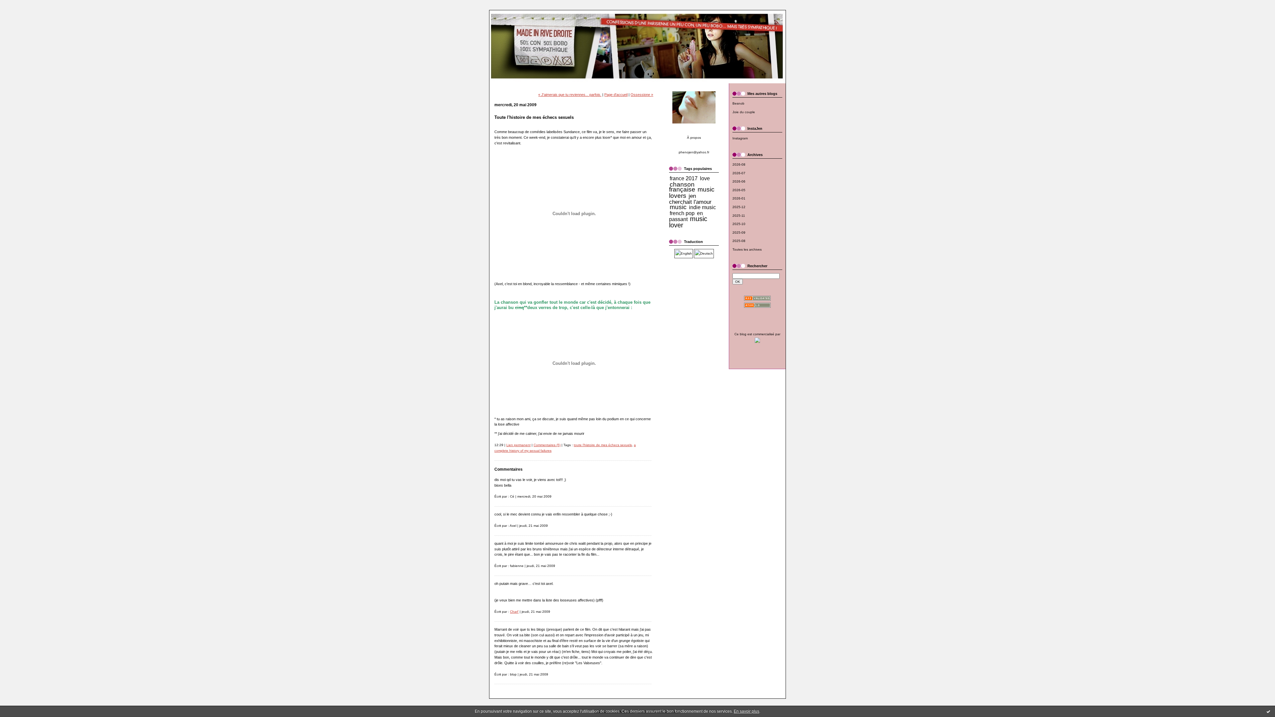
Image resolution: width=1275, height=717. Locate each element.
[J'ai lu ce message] (1268, 711)
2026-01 (738, 198)
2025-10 (738, 224)
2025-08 (738, 241)
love (705, 178)
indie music (702, 207)
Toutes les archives (747, 249)
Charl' (514, 611)
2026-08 (738, 164)
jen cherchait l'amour (690, 199)
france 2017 (684, 178)
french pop (682, 213)
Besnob (738, 103)
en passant (686, 216)
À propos (694, 137)
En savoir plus (746, 711)
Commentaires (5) (547, 445)
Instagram (740, 138)
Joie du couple (743, 112)
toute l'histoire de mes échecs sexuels (603, 445)
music (678, 206)
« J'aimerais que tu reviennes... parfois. (569, 95)
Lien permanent (518, 445)
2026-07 (738, 173)
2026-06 (738, 181)
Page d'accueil (616, 95)
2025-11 (738, 215)
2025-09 (738, 232)
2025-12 (738, 207)
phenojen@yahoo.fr (694, 152)
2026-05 (738, 190)
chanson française (682, 187)
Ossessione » (642, 95)
